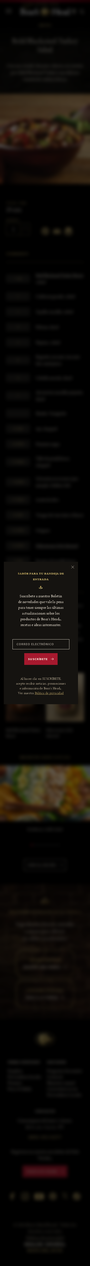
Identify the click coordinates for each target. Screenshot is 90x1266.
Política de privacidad (49, 693)
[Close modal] (72, 567)
